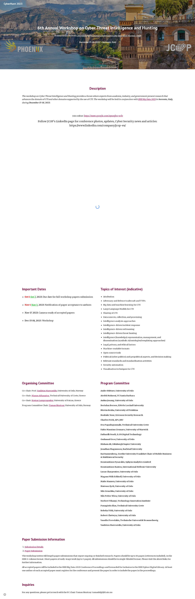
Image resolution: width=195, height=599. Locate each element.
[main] (97, 28)
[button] (5, 594)
